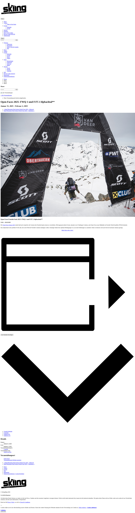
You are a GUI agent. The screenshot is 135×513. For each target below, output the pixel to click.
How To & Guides (8, 32)
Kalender (9, 27)
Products (6, 31)
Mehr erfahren (82, 507)
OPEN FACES (7, 452)
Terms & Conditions (25, 502)
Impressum (6, 75)
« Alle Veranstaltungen (6, 95)
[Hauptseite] (15, 14)
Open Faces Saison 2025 (9, 225)
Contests (6, 449)
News (5, 21)
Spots (5, 59)
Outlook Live (7, 435)
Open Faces (7, 458)
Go (16, 40)
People (8, 69)
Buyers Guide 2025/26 (9, 34)
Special (5, 30)
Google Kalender (8, 431)
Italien (8, 65)
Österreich (9, 62)
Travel (8, 68)
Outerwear (9, 44)
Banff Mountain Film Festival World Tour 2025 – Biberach (19, 109)
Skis (8, 48)
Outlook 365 (7, 434)
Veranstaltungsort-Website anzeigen (12, 460)
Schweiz (9, 64)
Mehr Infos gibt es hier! (67, 230)
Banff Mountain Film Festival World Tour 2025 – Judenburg (19, 110)
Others (8, 58)
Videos (5, 23)
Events (5, 25)
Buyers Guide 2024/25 (9, 73)
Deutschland (10, 61)
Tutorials (9, 71)
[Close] (1, 505)
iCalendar (6, 432)
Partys (8, 57)
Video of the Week (11, 24)
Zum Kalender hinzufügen (7, 334)
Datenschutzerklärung (9, 76)
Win (5, 72)
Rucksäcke (9, 45)
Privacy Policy (11, 502)
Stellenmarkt (7, 35)
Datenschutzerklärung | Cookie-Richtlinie (14, 473)
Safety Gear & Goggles (12, 47)
